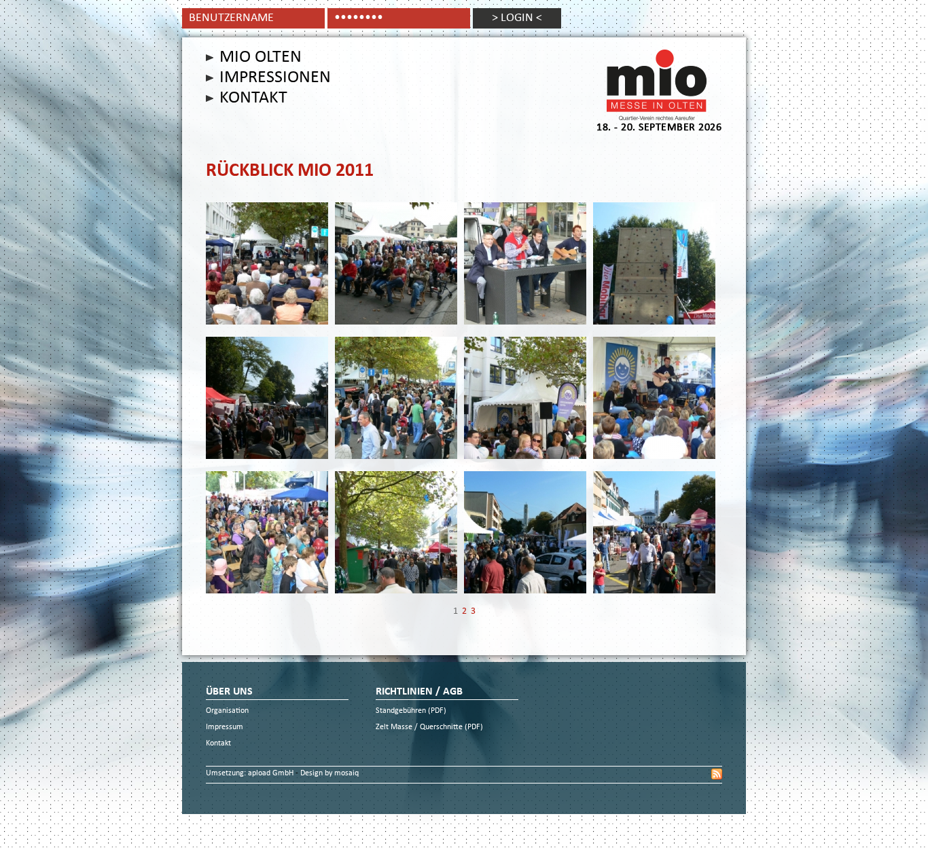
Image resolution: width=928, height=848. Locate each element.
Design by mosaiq (329, 773)
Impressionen (275, 78)
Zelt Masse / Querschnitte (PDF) (429, 727)
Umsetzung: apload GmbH (251, 773)
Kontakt (253, 98)
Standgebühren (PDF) (411, 711)
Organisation (227, 711)
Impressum (224, 727)
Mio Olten (260, 57)
